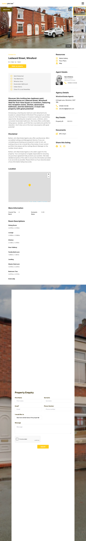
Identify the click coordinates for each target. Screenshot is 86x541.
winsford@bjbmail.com (66, 109)
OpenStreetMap (44, 201)
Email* (17, 406)
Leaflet (31, 201)
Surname (47, 398)
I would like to (19, 414)
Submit (43, 447)
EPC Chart (62, 134)
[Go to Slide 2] (79, 20)
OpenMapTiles (40, 201)
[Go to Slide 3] (79, 29)
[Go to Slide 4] (79, 38)
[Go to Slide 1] (79, 11)
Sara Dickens (68, 77)
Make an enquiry (17, 66)
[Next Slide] (70, 27)
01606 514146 (72, 83)
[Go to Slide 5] (79, 47)
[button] (36, 27)
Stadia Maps (35, 201)
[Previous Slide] (2, 27)
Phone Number (49, 406)
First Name (18, 398)
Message (18, 423)
